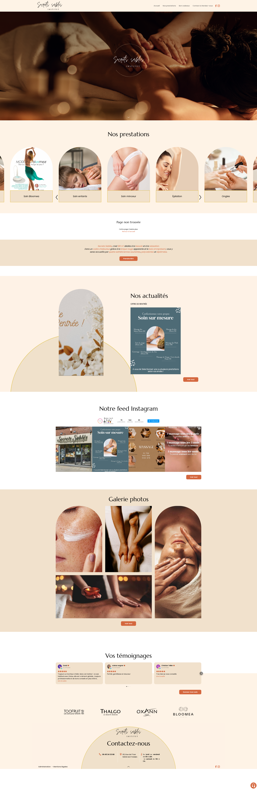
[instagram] (219, 6)
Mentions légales (60, 767)
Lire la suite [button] (62, 681)
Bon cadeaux (184, 6)
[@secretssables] (100, 421)
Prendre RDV (128, 258)
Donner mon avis (190, 692)
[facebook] (216, 6)
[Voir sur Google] (60, 667)
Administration (44, 767)
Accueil (157, 6)
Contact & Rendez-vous (203, 6)
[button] (55, 673)
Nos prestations (169, 6)
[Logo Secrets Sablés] (49, 6)
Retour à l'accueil (128, 231)
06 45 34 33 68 (108, 754)
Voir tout (190, 379)
